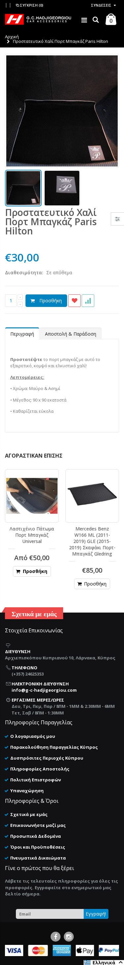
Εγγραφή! (96, 914)
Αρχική (12, 37)
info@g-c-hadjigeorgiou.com (44, 690)
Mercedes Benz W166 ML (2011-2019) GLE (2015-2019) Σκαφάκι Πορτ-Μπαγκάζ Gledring (92, 541)
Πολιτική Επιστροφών (35, 780)
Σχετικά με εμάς (29, 814)
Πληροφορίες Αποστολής (39, 769)
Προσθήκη (50, 300)
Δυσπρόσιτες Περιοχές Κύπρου (46, 758)
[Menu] (84, 19)
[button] (104, 962)
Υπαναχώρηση (27, 791)
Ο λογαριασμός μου (32, 736)
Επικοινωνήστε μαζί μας (38, 825)
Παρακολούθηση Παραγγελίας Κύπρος (54, 747)
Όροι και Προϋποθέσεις (37, 847)
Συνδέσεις (101, 5)
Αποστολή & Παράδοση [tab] (70, 334)
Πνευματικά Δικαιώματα (38, 858)
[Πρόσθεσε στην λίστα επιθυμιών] (74, 300)
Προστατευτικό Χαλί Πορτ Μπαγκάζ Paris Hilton (51, 221)
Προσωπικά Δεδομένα (35, 836)
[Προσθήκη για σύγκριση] (88, 300)
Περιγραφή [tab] (22, 334)
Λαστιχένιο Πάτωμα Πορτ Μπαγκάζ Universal (32, 535)
